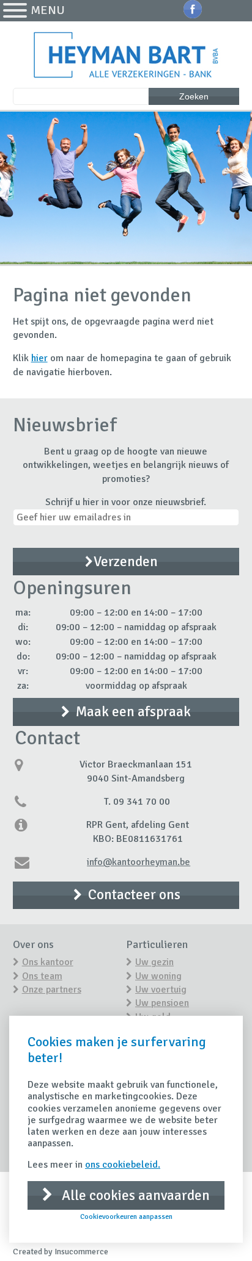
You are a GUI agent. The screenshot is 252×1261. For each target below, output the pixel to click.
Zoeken (194, 96)
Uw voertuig (161, 989)
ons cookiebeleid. (122, 1165)
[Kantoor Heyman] (126, 56)
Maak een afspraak (133, 711)
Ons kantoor (47, 962)
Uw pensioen (162, 1003)
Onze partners (51, 989)
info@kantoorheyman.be (138, 862)
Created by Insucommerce (60, 1251)
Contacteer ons (134, 895)
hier (39, 358)
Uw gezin (154, 962)
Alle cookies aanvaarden (134, 1195)
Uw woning (158, 976)
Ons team (42, 976)
